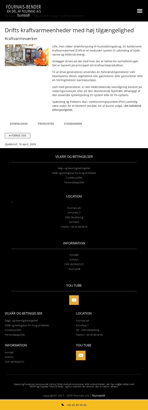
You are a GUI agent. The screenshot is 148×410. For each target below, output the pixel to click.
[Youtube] (74, 300)
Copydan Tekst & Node (51, 386)
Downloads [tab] (19, 123)
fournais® (98, 395)
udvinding (122, 50)
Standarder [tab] (73, 123)
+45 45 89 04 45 (76, 405)
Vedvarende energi (45, 16)
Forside (9, 16)
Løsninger (23, 16)
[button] (139, 10)
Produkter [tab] (46, 123)
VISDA (33, 386)
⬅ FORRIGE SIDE (17, 135)
